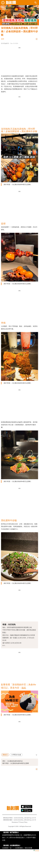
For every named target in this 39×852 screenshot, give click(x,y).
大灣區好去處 (16, 754)
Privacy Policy (23, 822)
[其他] (36, 40)
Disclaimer (15, 822)
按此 (23, 687)
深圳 (2, 39)
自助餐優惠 (19, 848)
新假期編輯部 (5, 43)
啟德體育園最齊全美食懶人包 (12, 835)
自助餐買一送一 (7, 848)
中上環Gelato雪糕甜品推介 (16, 837)
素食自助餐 (28, 848)
